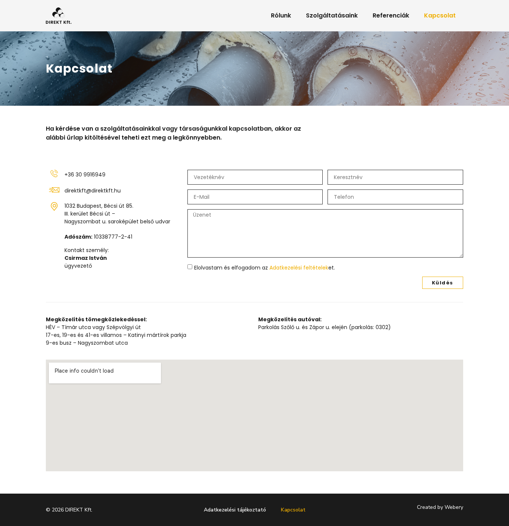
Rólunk (281, 15)
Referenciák (391, 15)
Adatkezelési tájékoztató (235, 509)
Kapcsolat (440, 15)
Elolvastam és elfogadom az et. (264, 267)
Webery (454, 507)
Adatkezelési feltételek (298, 267)
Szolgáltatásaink (332, 15)
